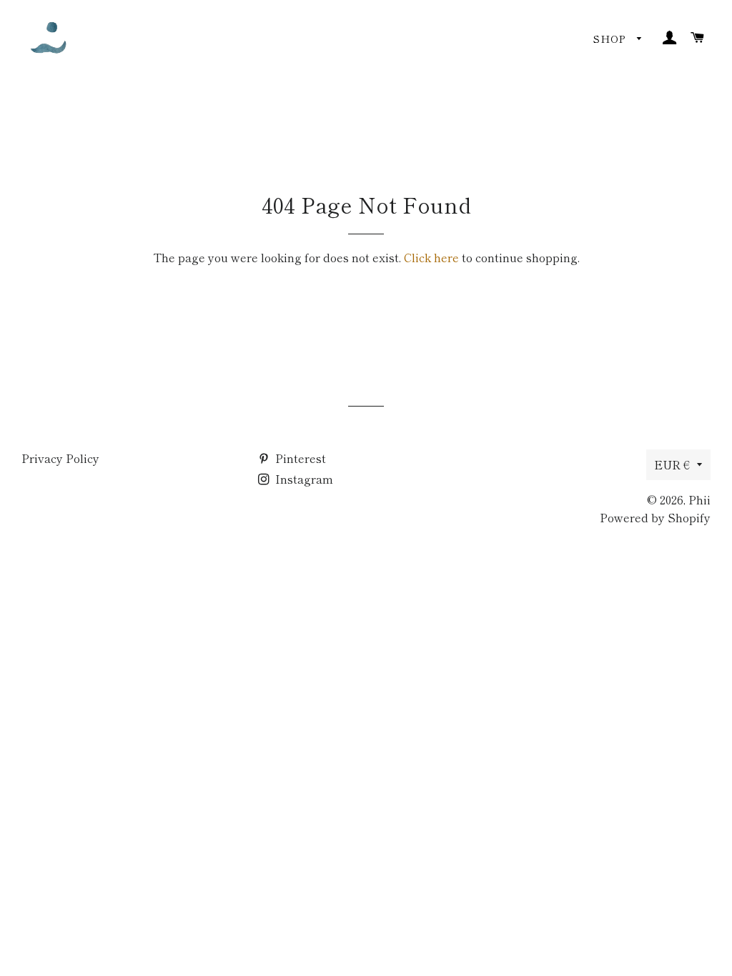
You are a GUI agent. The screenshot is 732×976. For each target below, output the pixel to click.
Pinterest (299, 458)
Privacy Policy (60, 458)
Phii (699, 499)
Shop (611, 38)
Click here (431, 257)
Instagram (302, 478)
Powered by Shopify (655, 517)
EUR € (672, 464)
